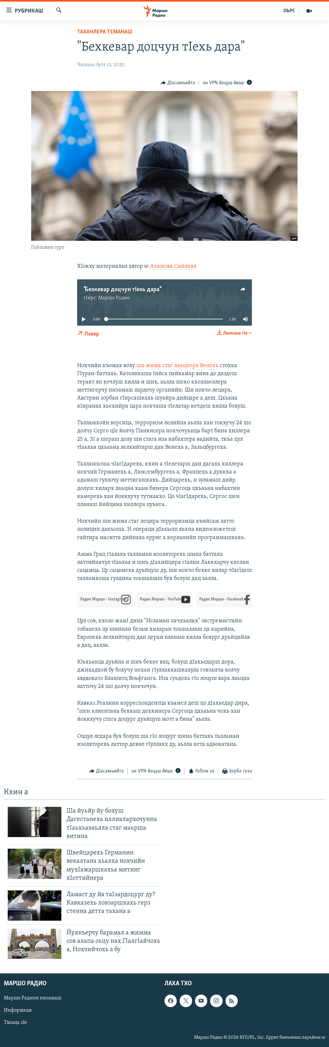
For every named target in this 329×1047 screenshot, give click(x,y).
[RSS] (232, 1001)
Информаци (18, 1010)
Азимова (161, 266)
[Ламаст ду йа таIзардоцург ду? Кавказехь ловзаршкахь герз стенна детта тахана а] (34, 905)
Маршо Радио (114, 298)
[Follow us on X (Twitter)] (186, 1001)
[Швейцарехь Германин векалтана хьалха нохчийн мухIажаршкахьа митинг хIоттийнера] (34, 864)
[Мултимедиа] (309, 10)
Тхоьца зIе (15, 1022)
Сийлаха (185, 266)
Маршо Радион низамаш (32, 998)
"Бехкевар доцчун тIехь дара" (122, 289)
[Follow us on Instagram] (216, 1001)
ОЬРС (289, 11)
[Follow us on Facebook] (170, 1001)
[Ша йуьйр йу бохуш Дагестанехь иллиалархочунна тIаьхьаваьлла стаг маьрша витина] (34, 822)
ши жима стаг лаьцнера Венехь (178, 366)
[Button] (178, 83)
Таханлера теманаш (104, 32)
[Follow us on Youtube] (201, 1001)
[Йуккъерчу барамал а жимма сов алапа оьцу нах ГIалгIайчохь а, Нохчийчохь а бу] (34, 944)
